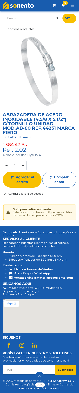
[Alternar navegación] (72, 5)
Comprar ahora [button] (61, 179)
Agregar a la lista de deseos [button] (25, 193)
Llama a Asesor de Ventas (33, 269)
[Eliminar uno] (6, 165)
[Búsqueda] (57, 18)
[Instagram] (21, 345)
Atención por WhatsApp (32, 273)
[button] (65, 370)
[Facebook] (8, 345)
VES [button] (68, 18)
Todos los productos (20, 29)
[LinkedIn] (34, 345)
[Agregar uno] (23, 165)
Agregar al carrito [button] (24, 179)
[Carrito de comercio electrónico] (54, 5)
